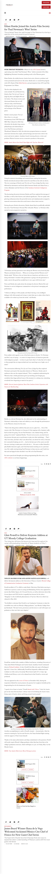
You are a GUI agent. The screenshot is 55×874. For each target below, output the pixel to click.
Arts (5, 24)
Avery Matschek (10, 545)
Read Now (24, 476)
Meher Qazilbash (10, 36)
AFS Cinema (36, 70)
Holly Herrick (23, 83)
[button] (17, 503)
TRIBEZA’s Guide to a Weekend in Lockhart (26, 807)
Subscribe (31, 476)
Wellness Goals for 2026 (27, 495)
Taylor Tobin (9, 843)
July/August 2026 (30, 471)
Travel (18, 804)
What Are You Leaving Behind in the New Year (27, 514)
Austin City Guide (27, 786)
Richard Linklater (14, 667)
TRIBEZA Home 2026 (30, 483)
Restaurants (7, 826)
